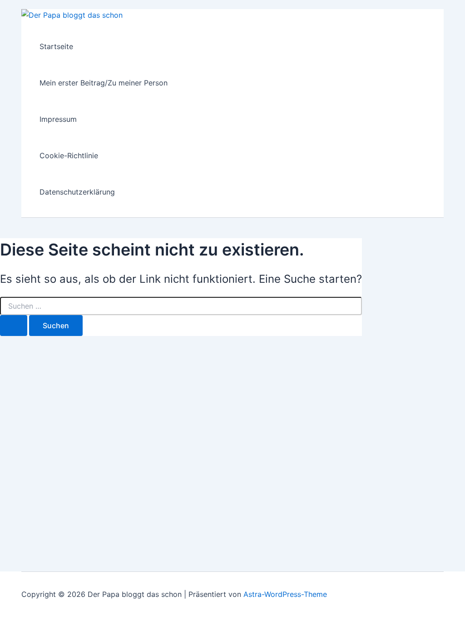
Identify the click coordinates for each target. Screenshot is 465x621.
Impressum (58, 119)
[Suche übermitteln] (13, 325)
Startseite (56, 46)
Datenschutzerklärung (77, 191)
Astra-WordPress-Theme (285, 594)
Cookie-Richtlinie (69, 155)
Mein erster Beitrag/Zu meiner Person (104, 82)
